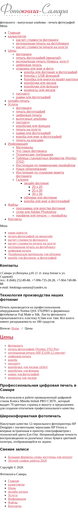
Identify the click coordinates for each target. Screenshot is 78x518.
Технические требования (34, 154)
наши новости (17, 232)
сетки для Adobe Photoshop (36, 212)
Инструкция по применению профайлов (45, 165)
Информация (18, 144)
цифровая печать (29, 65)
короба (12, 360)
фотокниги (24, 54)
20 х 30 (37, 190)
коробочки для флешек (41, 86)
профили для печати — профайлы (41, 215)
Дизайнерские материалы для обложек (34, 254)
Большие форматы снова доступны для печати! (40, 457)
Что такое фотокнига (31, 151)
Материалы (24, 147)
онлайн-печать (19, 101)
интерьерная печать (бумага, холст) (42, 61)
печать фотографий (30, 111)
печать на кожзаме (30, 140)
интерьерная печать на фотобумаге (42, 43)
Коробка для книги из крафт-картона (51, 79)
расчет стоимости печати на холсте (42, 47)
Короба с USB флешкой (41, 75)
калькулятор (17, 36)
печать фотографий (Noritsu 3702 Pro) (33, 349)
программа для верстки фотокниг (41, 208)
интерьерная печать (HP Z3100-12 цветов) (36, 352)
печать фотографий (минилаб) (38, 58)
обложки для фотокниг (40, 197)
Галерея (22, 179)
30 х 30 (37, 194)
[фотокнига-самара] (37, 19)
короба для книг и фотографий (39, 136)
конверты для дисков (39, 90)
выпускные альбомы (31, 118)
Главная (14, 32)
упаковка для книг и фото (35, 68)
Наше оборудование (31, 169)
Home (15, 328)
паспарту (23, 93)
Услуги (13, 104)
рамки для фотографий (33, 97)
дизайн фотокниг (36, 183)
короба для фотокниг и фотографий (50, 72)
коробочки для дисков (40, 83)
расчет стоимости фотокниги (37, 40)
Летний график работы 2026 (27, 460)
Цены (12, 50)
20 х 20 (37, 187)
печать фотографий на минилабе (30, 236)
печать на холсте (28, 129)
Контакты (15, 219)
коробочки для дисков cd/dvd (27, 367)
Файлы (13, 204)
